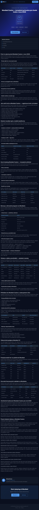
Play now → (35, 1)
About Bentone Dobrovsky (7, 41)
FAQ (4, 47)
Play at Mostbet (15, 32)
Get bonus (24, 495)
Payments (5, 45)
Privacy (16, 507)
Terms (19, 507)
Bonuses (4, 43)
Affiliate (22, 507)
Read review (24, 32)
